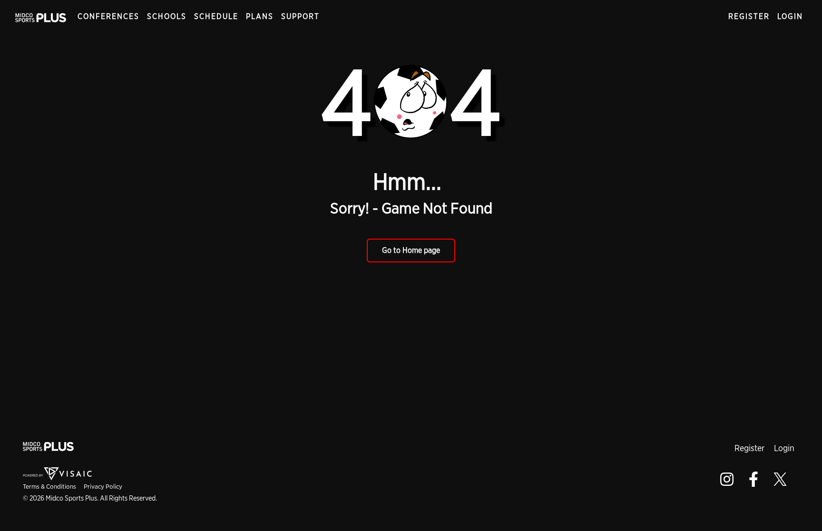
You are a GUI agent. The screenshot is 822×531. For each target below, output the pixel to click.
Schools (166, 16)
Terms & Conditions (49, 486)
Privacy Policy (103, 486)
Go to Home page (411, 250)
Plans (260, 16)
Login (790, 16)
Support (300, 16)
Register (749, 16)
